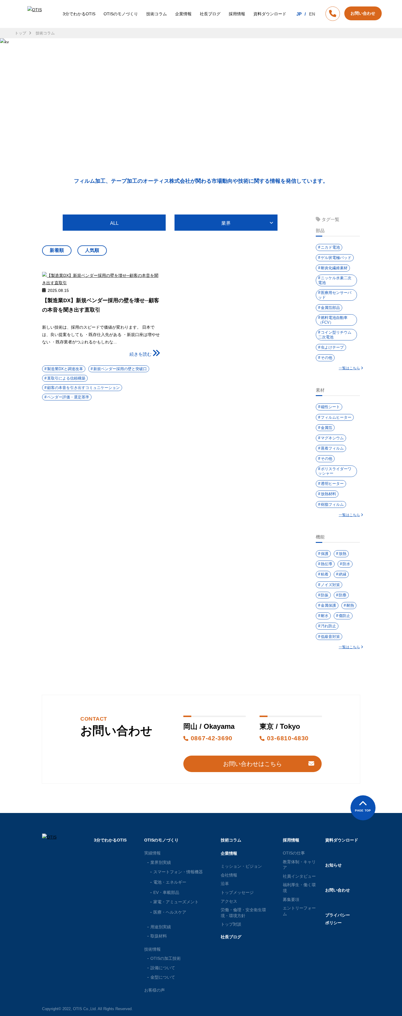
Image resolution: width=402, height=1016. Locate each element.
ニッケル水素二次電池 (334, 280)
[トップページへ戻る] (36, 14)
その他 (326, 357)
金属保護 (328, 605)
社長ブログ (210, 13)
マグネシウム (332, 438)
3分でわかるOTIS (79, 13)
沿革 (225, 883)
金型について (162, 977)
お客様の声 (154, 990)
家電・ (176, 901)
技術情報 (152, 949)
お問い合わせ (337, 890)
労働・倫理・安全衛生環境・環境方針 (243, 912)
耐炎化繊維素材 (334, 268)
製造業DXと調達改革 (65, 369)
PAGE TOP (363, 810)
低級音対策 (330, 636)
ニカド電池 (330, 247)
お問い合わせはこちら (252, 764)
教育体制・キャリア (299, 864)
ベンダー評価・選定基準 (68, 397)
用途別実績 (160, 926)
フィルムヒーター (336, 417)
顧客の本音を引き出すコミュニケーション (83, 387)
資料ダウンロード (269, 13)
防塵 (342, 595)
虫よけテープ (332, 347)
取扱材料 (158, 936)
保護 (324, 553)
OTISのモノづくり (121, 13)
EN (312, 13)
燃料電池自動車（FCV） (333, 320)
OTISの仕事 (294, 853)
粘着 (324, 574)
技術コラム (156, 13)
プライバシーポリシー (337, 919)
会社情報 (229, 875)
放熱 (342, 553)
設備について (162, 967)
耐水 (324, 615)
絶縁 (342, 574)
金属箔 (326, 427)
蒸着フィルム (332, 448)
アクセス (229, 901)
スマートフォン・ (178, 871)
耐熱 (350, 605)
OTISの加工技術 (165, 958)
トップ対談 (231, 924)
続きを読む (140, 354)
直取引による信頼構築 (66, 378)
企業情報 (183, 13)
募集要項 (291, 899)
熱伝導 (326, 564)
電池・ (169, 882)
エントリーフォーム (299, 911)
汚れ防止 (328, 626)
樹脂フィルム (332, 504)
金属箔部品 (330, 307)
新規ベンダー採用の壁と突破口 (120, 369)
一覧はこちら (349, 368)
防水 (346, 564)
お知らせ (333, 865)
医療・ (169, 912)
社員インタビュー (299, 876)
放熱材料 (328, 494)
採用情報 (237, 13)
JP (299, 13)
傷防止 (344, 615)
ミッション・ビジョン (241, 866)
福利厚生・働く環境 (299, 887)
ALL (114, 223)
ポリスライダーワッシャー (334, 471)
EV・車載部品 (166, 892)
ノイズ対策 (330, 585)
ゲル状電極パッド (336, 257)
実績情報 (152, 853)
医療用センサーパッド (334, 295)
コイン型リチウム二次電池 (334, 334)
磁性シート (330, 407)
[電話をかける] (332, 14)
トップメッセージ (237, 892)
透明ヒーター (332, 483)
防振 (324, 595)
